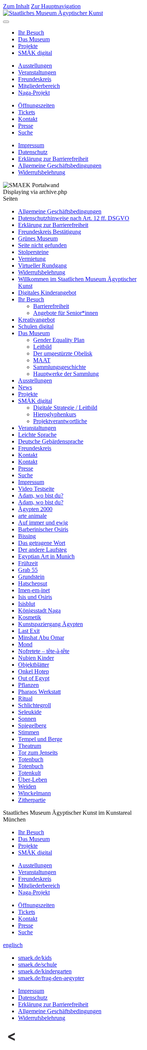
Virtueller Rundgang (42, 265)
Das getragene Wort (41, 543)
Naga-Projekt (34, 92)
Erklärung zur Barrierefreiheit (53, 159)
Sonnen (27, 719)
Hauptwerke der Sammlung (66, 374)
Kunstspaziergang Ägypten (50, 624)
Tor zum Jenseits (38, 752)
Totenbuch (30, 759)
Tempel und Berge (40, 739)
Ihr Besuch (31, 32)
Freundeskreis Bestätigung (49, 231)
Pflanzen (28, 685)
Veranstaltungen (37, 72)
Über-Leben (32, 779)
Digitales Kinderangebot (47, 292)
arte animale (32, 516)
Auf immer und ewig (43, 522)
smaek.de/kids (35, 958)
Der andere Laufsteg (42, 549)
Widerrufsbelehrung (41, 172)
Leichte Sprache (37, 434)
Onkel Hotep (33, 671)
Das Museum (34, 39)
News (25, 387)
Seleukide (29, 712)
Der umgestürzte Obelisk (62, 353)
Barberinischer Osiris (43, 529)
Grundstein (31, 576)
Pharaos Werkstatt (39, 691)
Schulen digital (36, 326)
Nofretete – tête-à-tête (43, 651)
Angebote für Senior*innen (65, 313)
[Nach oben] (12, 1043)
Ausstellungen (35, 65)
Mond (25, 644)
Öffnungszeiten (36, 105)
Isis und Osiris (35, 597)
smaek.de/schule (37, 964)
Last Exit (29, 631)
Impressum (31, 145)
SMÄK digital (35, 53)
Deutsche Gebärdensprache (50, 441)
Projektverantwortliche (60, 421)
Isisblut (26, 604)
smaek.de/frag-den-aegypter (51, 978)
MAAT (42, 360)
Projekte (28, 46)
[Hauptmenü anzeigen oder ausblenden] (6, 22)
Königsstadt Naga (39, 610)
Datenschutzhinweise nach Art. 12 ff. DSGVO (73, 218)
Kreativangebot (36, 319)
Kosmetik (29, 617)
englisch (13, 945)
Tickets (26, 112)
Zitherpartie (32, 800)
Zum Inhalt (16, 6)
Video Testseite (36, 489)
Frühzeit (28, 563)
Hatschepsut (32, 583)
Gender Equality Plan (58, 340)
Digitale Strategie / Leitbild (65, 407)
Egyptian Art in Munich (46, 556)
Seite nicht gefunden (42, 245)
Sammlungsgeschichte (59, 367)
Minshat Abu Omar (41, 637)
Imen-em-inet (34, 590)
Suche (25, 132)
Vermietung (32, 259)
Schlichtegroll (34, 705)
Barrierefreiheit (51, 306)
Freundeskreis (34, 79)
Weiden (27, 786)
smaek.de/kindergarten (45, 971)
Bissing (27, 536)
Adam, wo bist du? (40, 495)
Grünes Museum (38, 238)
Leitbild (42, 346)
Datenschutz (32, 152)
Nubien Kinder (36, 658)
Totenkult (29, 773)
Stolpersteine (33, 252)
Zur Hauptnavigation (56, 6)
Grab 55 (28, 570)
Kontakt (27, 119)
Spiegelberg (32, 725)
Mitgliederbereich (39, 86)
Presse (25, 126)
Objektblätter (33, 664)
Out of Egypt (33, 678)
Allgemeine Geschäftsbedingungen (59, 165)
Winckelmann (34, 793)
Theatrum (29, 746)
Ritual (25, 698)
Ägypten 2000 (35, 509)
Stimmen (28, 732)
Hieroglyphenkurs (54, 414)
